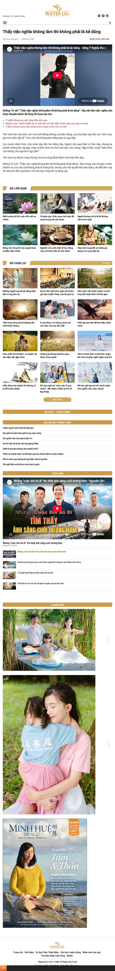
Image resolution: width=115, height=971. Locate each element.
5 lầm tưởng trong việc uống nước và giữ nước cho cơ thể (36, 126)
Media (70, 955)
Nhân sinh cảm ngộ (99, 39)
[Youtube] (107, 15)
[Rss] (99, 15)
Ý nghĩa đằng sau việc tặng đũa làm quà (26, 120)
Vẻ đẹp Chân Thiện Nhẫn (47, 952)
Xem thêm (106, 263)
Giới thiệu (29, 952)
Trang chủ (18, 952)
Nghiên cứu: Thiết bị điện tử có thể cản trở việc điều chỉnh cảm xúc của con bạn (47, 123)
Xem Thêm (57, 400)
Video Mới (57, 473)
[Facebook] (103, 15)
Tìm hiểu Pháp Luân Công (53, 955)
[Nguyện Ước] (57, 10)
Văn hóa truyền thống (71, 952)
